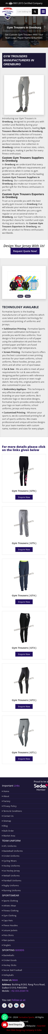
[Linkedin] (16, 1005)
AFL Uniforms (9, 846)
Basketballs (8, 955)
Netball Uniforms (11, 875)
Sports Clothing (10, 900)
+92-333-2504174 (19, 990)
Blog (5, 825)
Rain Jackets (9, 940)
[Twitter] (10, 1005)
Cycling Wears (10, 860)
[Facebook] (4, 1005)
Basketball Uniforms (13, 851)
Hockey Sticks (9, 965)
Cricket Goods (10, 960)
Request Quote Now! (25, 251)
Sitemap (7, 821)
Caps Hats (8, 920)
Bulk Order (8, 830)
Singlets (7, 945)
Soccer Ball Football (12, 970)
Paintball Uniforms (12, 880)
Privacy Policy (10, 806)
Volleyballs (8, 975)
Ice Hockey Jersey (11, 870)
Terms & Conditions (12, 811)
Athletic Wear (9, 905)
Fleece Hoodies (10, 925)
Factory (6, 801)
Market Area (9, 835)
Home (6, 791)
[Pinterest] (22, 1005)
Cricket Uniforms (11, 855)
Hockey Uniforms (11, 865)
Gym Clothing (9, 915)
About (6, 796)
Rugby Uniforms (11, 885)
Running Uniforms (12, 890)
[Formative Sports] (7, 14)
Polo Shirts (8, 935)
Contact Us (8, 816)
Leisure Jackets (10, 930)
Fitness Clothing (10, 910)
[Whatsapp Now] (4, 1017)
